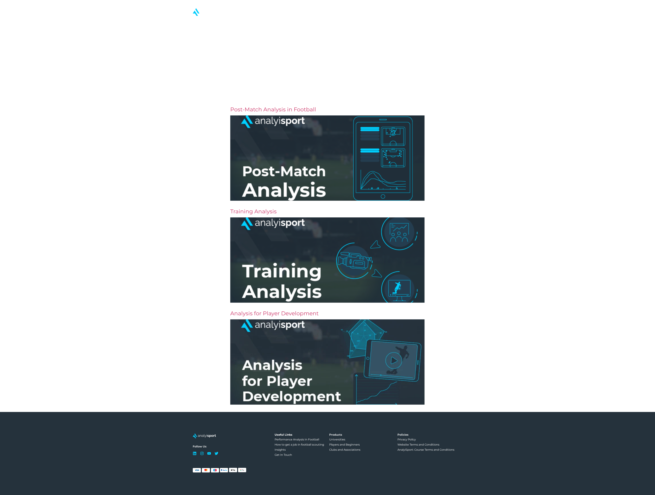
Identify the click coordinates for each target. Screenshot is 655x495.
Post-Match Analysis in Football (273, 109)
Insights (358, 22)
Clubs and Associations (344, 449)
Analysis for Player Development (274, 313)
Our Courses (200, 22)
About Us (404, 22)
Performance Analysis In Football (297, 439)
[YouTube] (210, 453)
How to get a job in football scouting (299, 444)
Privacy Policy (406, 439)
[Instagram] (203, 453)
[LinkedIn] (195, 453)
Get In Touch (454, 22)
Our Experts (310, 22)
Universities (337, 439)
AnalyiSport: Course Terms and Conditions (425, 449)
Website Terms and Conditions (418, 444)
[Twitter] (217, 453)
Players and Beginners (344, 444)
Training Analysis (253, 211)
